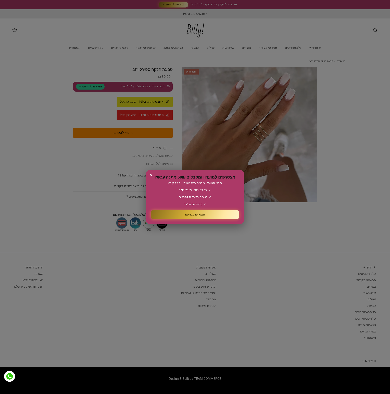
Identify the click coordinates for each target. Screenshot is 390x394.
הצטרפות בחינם (195, 213)
